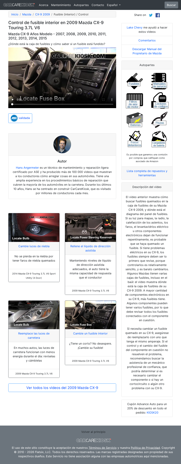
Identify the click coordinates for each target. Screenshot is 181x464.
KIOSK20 (152, 412)
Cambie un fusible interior (90, 333)
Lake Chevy (134, 27)
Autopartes (81, 5)
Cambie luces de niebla (33, 246)
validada (24, 118)
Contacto (98, 5)
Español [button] (112, 5)
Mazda (26, 14)
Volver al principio (93, 432)
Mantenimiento (61, 5)
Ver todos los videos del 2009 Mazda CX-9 (62, 388)
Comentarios (147, 40)
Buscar (171, 5)
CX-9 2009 (42, 14)
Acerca (43, 5)
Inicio (14, 14)
